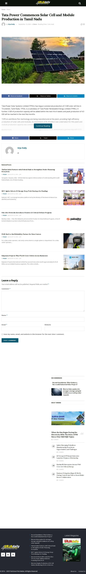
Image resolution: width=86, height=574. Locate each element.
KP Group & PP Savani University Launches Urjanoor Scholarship (68, 457)
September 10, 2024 (24, 24)
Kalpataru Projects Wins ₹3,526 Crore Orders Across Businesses (25, 256)
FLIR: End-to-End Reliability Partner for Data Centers (21, 234)
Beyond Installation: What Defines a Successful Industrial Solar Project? (64, 383)
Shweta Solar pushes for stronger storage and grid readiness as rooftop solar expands (72, 392)
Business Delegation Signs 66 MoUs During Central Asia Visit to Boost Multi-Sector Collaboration (70, 475)
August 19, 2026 (13, 237)
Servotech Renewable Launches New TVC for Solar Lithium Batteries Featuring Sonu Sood (42, 558)
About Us (73, 571)
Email (4, 325)
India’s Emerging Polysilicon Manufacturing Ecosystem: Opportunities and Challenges (67, 447)
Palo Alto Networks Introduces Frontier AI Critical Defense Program (27, 213)
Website (48, 325)
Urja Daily (11, 24)
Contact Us (82, 571)
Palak (5, 174)
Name (5, 315)
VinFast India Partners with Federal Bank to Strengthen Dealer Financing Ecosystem (43, 547)
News (8, 9)
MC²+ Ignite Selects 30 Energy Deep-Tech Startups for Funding (25, 191)
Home (3, 9)
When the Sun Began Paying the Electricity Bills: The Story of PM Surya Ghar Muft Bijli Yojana (64, 434)
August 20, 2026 (13, 215)
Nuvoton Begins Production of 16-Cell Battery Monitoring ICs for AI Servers (42, 564)
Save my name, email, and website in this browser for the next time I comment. (34, 334)
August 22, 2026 (13, 174)
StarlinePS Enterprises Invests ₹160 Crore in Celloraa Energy (69, 466)
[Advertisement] (68, 358)
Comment (6, 289)
